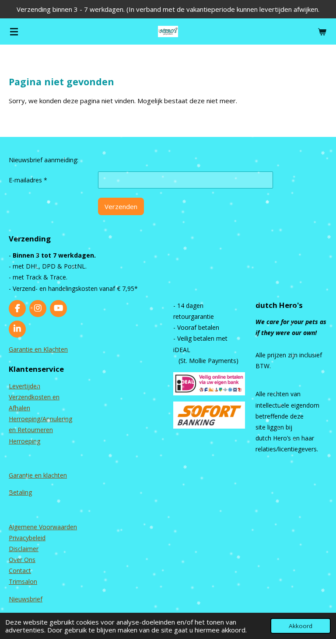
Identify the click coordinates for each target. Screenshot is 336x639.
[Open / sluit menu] (14, 31)
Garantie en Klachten (38, 349)
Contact (20, 570)
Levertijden (24, 386)
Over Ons (22, 559)
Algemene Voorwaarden (43, 527)
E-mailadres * (28, 180)
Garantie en (26, 475)
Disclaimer (23, 549)
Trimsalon (23, 581)
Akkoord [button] (300, 626)
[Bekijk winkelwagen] (322, 31)
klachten (55, 475)
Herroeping (24, 441)
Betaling (20, 492)
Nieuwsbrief (25, 599)
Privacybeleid (27, 538)
